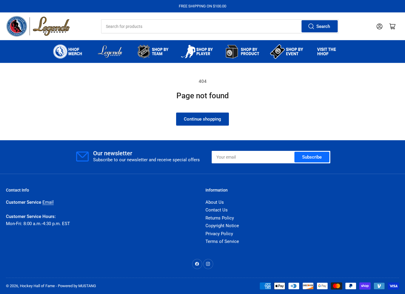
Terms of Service (222, 241)
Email (48, 202)
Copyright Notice (222, 225)
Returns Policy (219, 218)
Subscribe (312, 157)
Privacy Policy (219, 233)
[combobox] (220, 26)
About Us (214, 202)
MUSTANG (87, 286)
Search (323, 26)
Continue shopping (202, 119)
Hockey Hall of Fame (37, 286)
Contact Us (216, 210)
